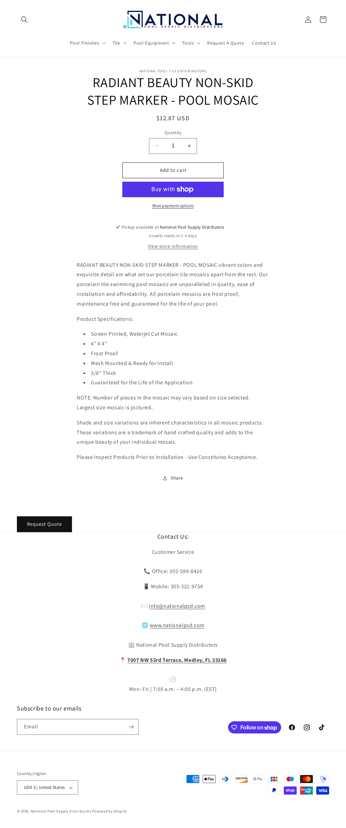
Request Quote (44, 524)
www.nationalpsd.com (177, 625)
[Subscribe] (130, 727)
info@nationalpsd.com (177, 606)
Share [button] (177, 478)
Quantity (173, 132)
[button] (24, 19)
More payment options (173, 205)
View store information (173, 246)
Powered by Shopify (109, 811)
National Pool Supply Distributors (61, 811)
